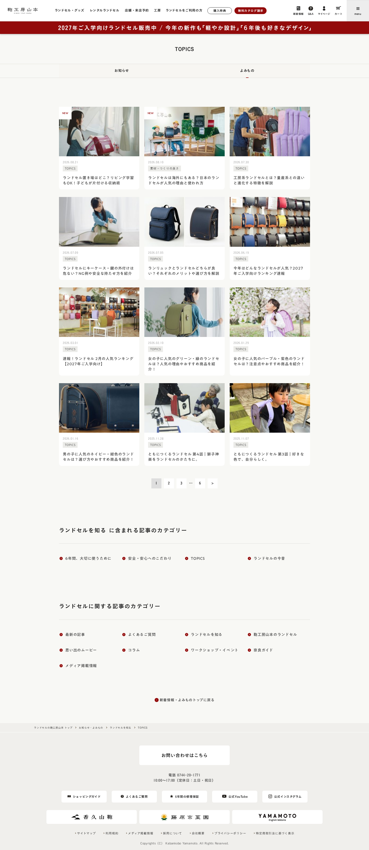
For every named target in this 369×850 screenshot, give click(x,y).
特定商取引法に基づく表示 (275, 833)
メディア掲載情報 (140, 833)
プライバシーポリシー (230, 833)
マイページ (324, 14)
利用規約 (111, 833)
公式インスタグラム (287, 796)
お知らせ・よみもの (91, 727)
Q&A (311, 14)
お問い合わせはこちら (184, 755)
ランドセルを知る (120, 727)
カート (339, 14)
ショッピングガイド (87, 796)
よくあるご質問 (137, 796)
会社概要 (198, 833)
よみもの (247, 70)
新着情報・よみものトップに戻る (187, 700)
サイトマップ (86, 833)
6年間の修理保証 (187, 796)
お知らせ (121, 70)
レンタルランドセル (104, 10)
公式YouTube (238, 796)
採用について (172, 833)
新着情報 (298, 14)
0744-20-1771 (188, 775)
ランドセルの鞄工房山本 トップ (53, 727)
